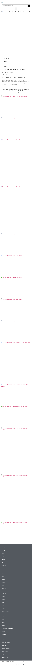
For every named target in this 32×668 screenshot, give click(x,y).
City (2, 562)
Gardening (4, 588)
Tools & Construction (6, 648)
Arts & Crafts (4, 550)
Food (3, 585)
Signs (3, 639)
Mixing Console (6, 83)
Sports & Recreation (6, 642)
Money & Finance (5, 611)
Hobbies (3, 596)
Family (3, 573)
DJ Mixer (23, 80)
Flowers (3, 582)
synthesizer (9, 84)
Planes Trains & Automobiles (7, 628)
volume (15, 84)
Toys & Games (5, 651)
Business (3, 556)
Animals (3, 547)
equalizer (4, 81)
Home (3, 602)
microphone (26, 81)
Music (11, 79)
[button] (16, 8)
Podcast (13, 83)
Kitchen (3, 608)
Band (12, 80)
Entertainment (6, 79)
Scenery (3, 631)
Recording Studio (19, 83)
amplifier (4, 80)
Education (4, 565)
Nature (3, 619)
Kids (2, 605)
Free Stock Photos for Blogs (15, 81)
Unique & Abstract (5, 657)
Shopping (4, 634)
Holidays (3, 599)
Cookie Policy (17, 664)
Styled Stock (4, 645)
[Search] (29, 6)
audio (8, 80)
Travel (3, 654)
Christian (3, 559)
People (3, 625)
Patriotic (3, 622)
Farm (3, 576)
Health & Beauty (5, 593)
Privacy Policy (26, 664)
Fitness (3, 579)
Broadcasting (17, 80)
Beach (3, 553)
